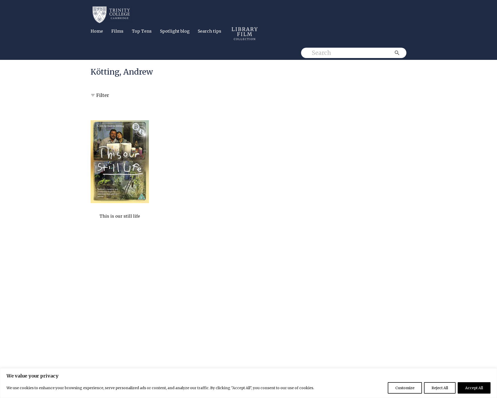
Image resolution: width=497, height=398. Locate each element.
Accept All (474, 388)
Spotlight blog (174, 31)
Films (117, 31)
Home (97, 31)
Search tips (209, 31)
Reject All (440, 388)
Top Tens (142, 31)
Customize (404, 388)
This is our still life (119, 216)
